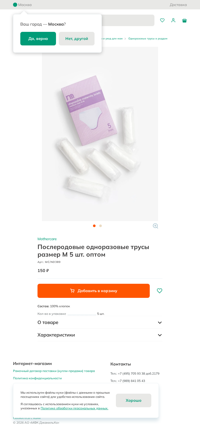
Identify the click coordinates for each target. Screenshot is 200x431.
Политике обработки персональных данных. (74, 408)
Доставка (178, 4)
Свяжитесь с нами (27, 418)
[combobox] (115, 20)
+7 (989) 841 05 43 (131, 381)
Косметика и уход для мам (106, 38)
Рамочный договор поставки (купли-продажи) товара (54, 371)
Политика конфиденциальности (37, 378)
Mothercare (47, 239)
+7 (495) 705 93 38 (131, 373)
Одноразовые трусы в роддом (147, 38)
